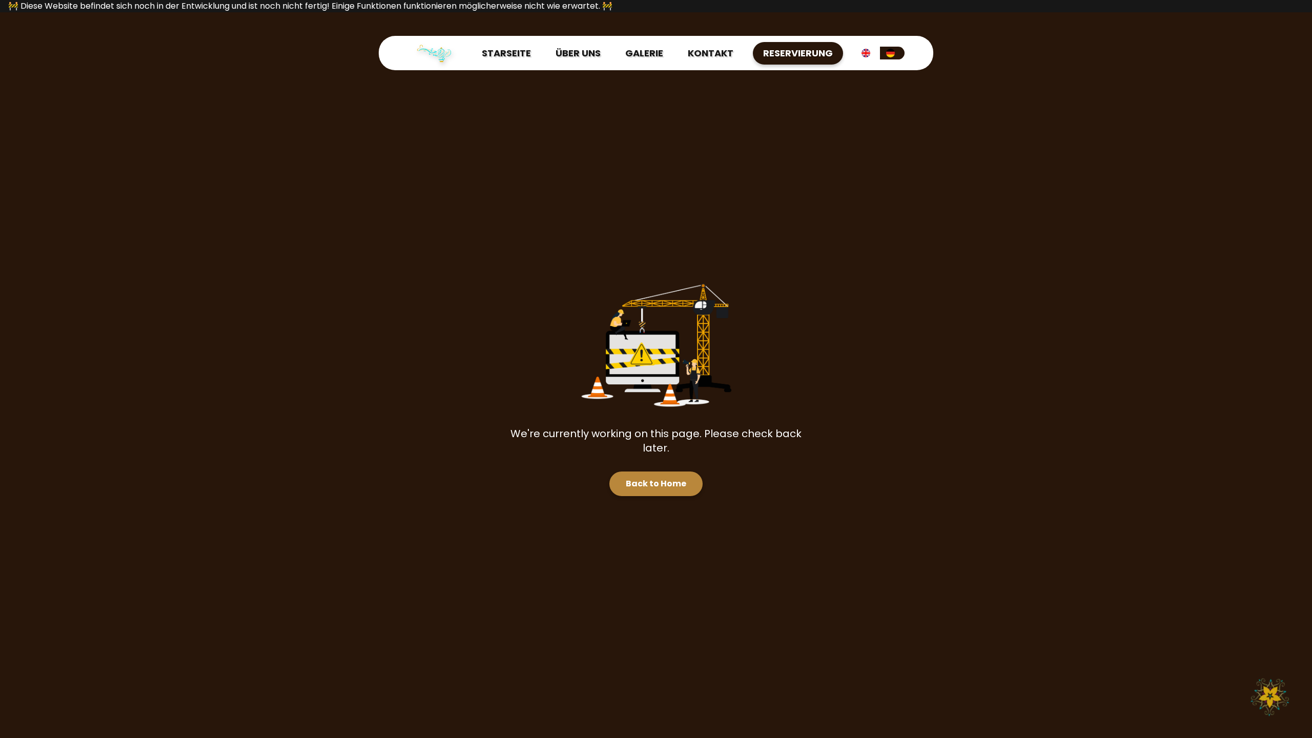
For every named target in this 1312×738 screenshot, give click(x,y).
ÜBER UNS (578, 53)
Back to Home (656, 483)
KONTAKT (710, 53)
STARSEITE (506, 53)
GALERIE (644, 53)
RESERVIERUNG (798, 53)
